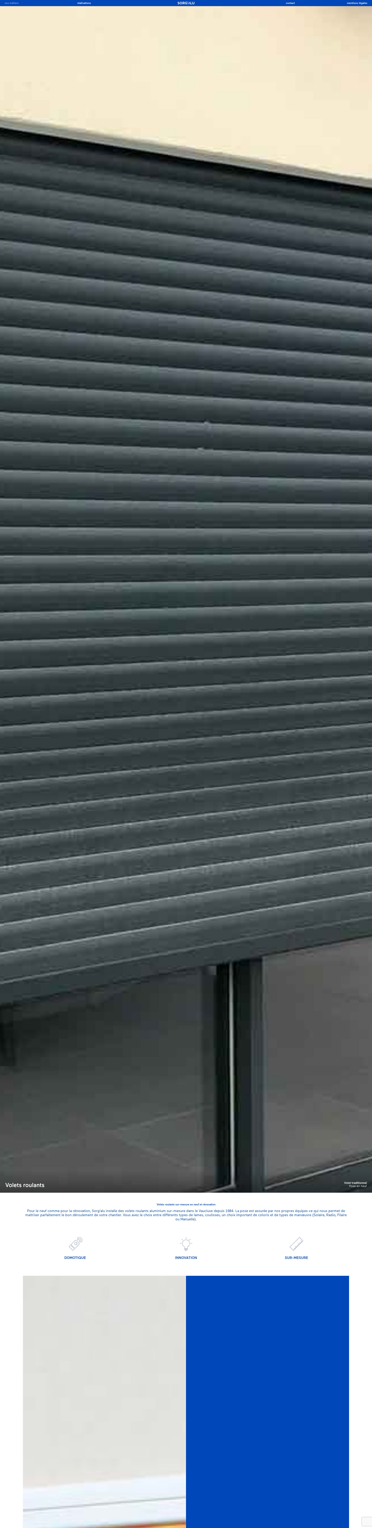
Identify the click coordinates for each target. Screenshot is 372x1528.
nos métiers (12, 3)
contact (290, 3)
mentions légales (357, 3)
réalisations (84, 3)
